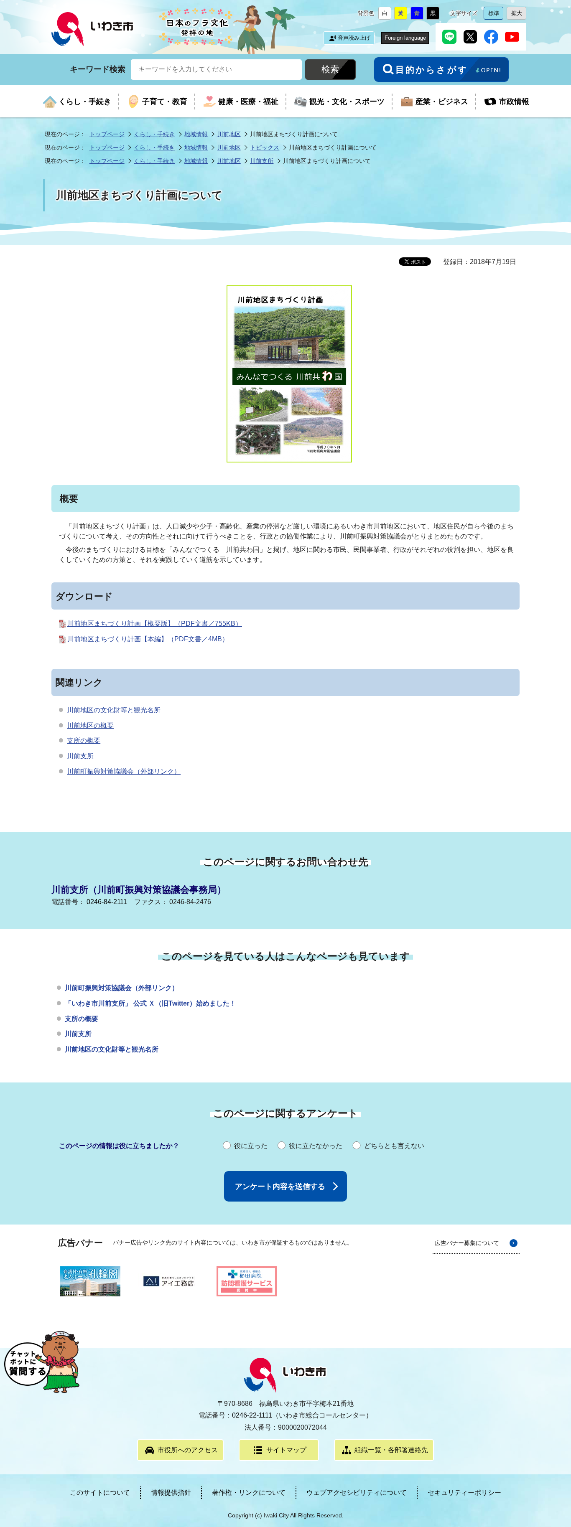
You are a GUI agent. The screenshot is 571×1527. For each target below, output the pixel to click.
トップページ (107, 134)
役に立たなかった (315, 1145)
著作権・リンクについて (249, 1492)
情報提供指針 (171, 1492)
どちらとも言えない (394, 1145)
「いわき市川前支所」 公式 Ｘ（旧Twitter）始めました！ (150, 1003)
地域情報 (196, 134)
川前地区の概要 (90, 725)
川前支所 (261, 161)
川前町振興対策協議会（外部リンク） (124, 771)
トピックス (264, 147)
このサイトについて (100, 1492)
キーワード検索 (97, 68)
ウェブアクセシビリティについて (356, 1492)
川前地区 (229, 134)
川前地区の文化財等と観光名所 (114, 710)
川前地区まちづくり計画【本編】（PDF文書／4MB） (148, 639)
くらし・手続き (154, 134)
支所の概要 (83, 740)
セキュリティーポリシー (464, 1492)
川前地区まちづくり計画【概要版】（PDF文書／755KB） (154, 623)
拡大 (518, 15)
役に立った (251, 1145)
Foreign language (405, 38)
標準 (495, 15)
